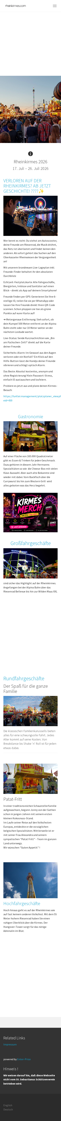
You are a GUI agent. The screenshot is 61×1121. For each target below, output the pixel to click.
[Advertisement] (30, 44)
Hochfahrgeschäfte (21, 903)
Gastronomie (30, 416)
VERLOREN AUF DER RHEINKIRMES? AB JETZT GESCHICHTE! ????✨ (27, 186)
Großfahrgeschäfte (31, 543)
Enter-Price (24, 1059)
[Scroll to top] (50, 1110)
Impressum (10, 1044)
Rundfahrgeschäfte (23, 678)
